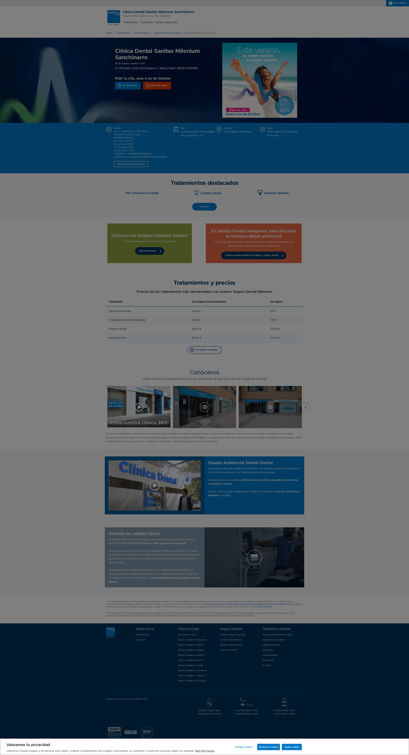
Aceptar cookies (292, 747)
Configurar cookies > (244, 747)
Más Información (205, 751)
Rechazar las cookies (268, 747)
